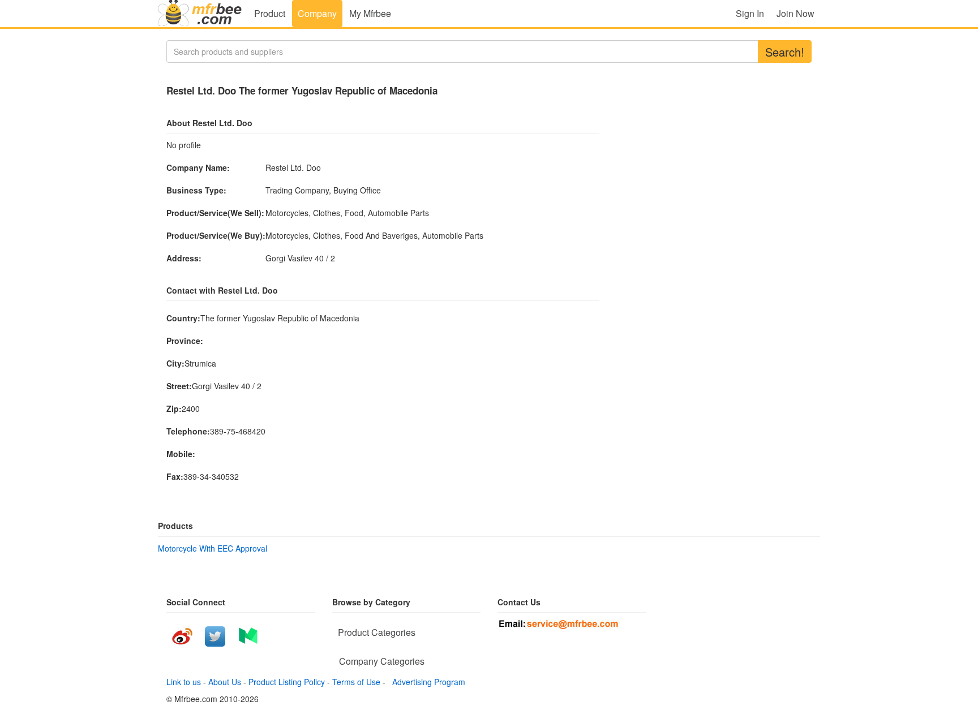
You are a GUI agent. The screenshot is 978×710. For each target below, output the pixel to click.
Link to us (183, 681)
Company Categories (381, 661)
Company (317, 13)
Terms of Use (356, 681)
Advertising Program (426, 681)
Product (269, 13)
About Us (224, 681)
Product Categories (376, 632)
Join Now (795, 13)
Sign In (750, 13)
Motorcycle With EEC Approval (212, 548)
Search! (784, 52)
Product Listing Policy (286, 681)
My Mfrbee (370, 13)
